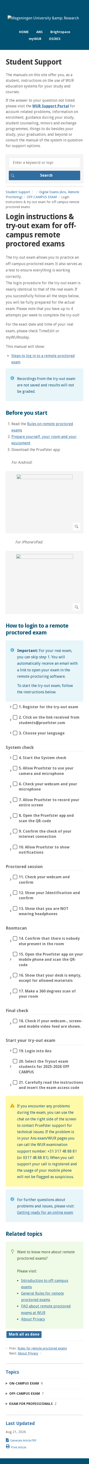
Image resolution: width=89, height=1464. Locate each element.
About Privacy (33, 1319)
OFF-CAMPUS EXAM (42, 197)
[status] (44, 384)
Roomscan (16, 928)
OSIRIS (55, 39)
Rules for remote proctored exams (42, 1348)
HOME (24, 32)
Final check (17, 1010)
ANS (39, 32)
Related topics (24, 1234)
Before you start (26, 413)
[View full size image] (44, 502)
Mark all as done (24, 1334)
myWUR (35, 39)
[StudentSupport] (43, 18)
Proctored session (24, 866)
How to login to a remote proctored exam (37, 629)
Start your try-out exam (30, 1040)
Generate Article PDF (23, 1440)
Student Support (18, 192)
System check (20, 747)
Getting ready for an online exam (45, 1212)
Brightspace (60, 32)
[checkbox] (44, 708)
